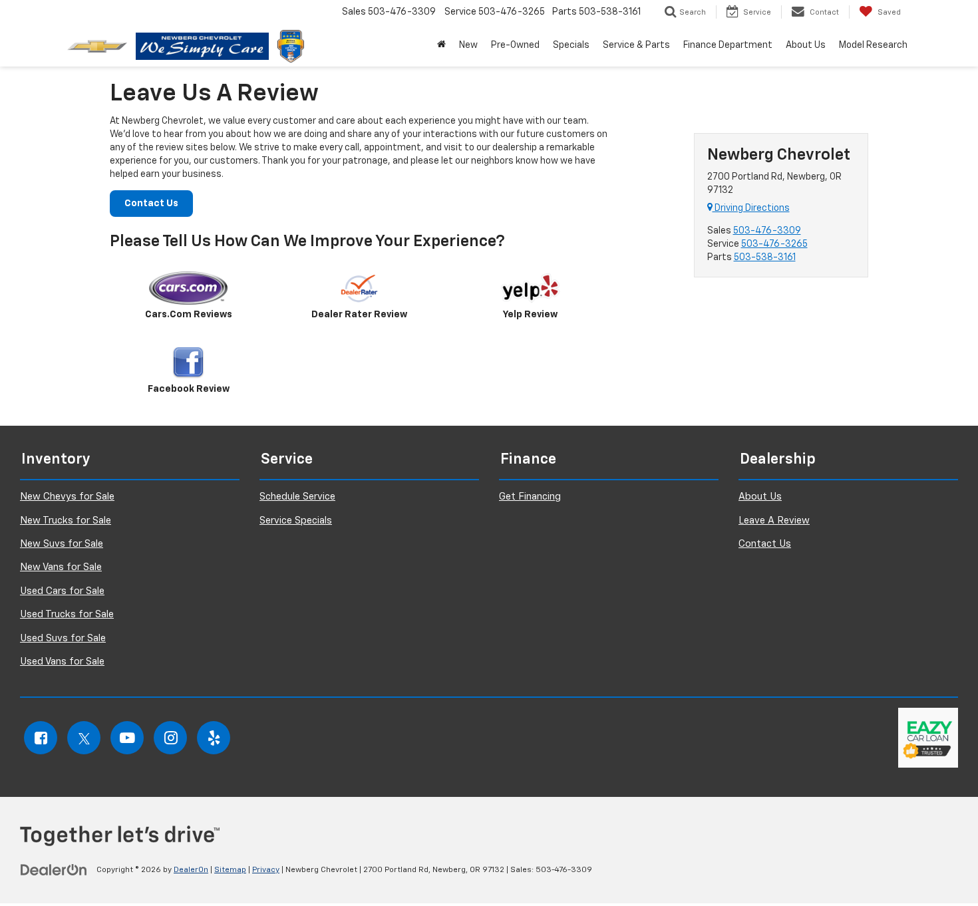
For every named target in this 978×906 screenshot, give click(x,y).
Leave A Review (774, 521)
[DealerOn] (54, 869)
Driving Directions (751, 208)
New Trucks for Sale (65, 521)
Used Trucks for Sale (67, 614)
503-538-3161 (765, 257)
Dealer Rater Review (359, 314)
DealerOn (191, 870)
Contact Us (151, 203)
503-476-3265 (774, 244)
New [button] (468, 45)
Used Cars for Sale (62, 591)
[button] (441, 45)
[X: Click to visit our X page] (83, 737)
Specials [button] (571, 45)
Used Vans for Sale (62, 662)
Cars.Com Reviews (188, 314)
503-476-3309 (767, 230)
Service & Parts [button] (636, 45)
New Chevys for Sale (67, 497)
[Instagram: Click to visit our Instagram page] (170, 737)
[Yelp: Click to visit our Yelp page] (213, 737)
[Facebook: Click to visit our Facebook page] (40, 737)
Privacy (265, 870)
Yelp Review (530, 314)
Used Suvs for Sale (63, 638)
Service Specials (295, 521)
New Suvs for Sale (61, 544)
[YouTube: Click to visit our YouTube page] (127, 737)
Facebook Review (189, 389)
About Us (760, 497)
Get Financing (530, 497)
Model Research (873, 45)
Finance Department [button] (727, 45)
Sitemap (230, 870)
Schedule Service (297, 497)
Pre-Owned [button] (515, 45)
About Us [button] (806, 45)
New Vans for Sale (61, 567)
